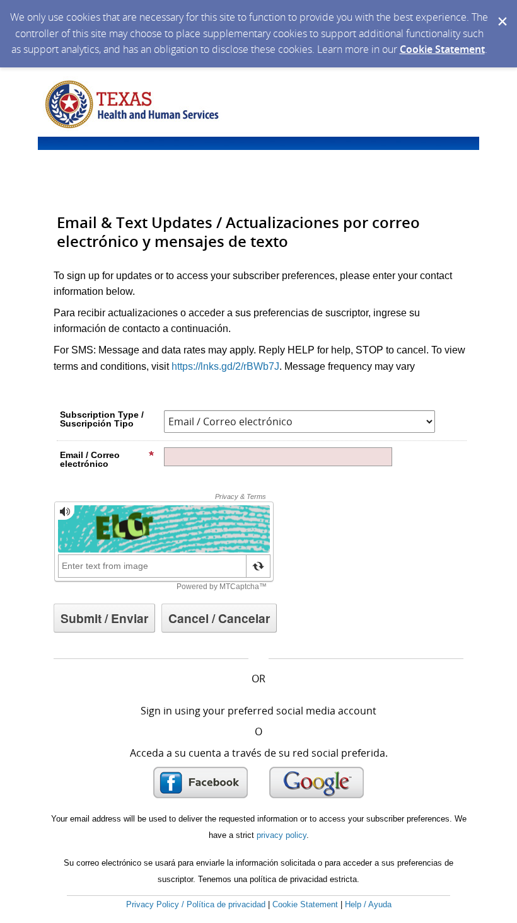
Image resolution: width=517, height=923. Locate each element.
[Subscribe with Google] (316, 782)
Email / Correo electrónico (90, 459)
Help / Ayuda (368, 904)
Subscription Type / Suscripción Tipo (102, 419)
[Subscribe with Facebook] (200, 782)
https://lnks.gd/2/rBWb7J (225, 366)
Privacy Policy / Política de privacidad (195, 904)
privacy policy (281, 835)
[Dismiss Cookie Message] (501, 12)
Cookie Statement (442, 49)
